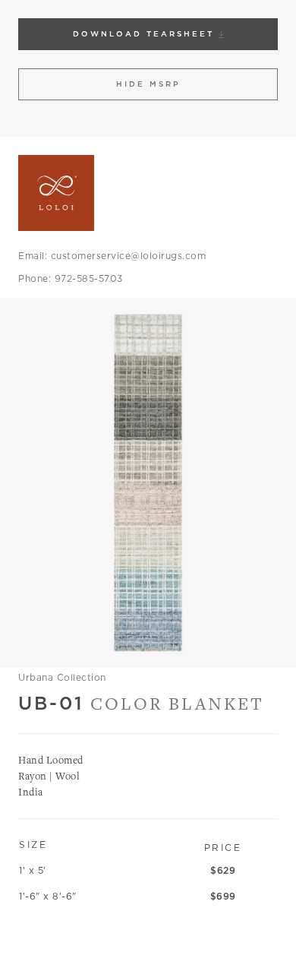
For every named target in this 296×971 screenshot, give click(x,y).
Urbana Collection (62, 677)
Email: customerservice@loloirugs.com (112, 255)
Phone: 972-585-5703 (70, 278)
